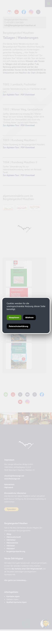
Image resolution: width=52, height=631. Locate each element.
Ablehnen (29, 317)
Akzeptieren (14, 317)
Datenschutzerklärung (18, 326)
